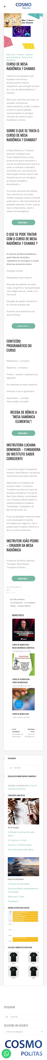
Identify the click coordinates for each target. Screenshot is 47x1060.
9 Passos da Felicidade (18, 883)
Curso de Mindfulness (30, 735)
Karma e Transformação (20, 844)
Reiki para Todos (16, 896)
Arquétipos (13, 901)
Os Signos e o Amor (17, 840)
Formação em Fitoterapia (17, 735)
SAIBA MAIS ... (23, 222)
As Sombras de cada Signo (20, 849)
